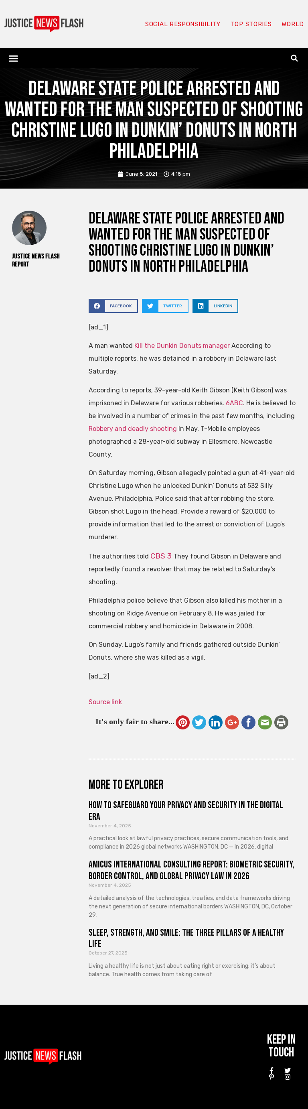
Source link (105, 702)
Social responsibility (183, 24)
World (293, 24)
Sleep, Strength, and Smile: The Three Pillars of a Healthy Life (186, 938)
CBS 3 (161, 556)
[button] (13, 58)
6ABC (234, 403)
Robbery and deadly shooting (133, 429)
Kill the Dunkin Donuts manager (182, 345)
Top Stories (251, 24)
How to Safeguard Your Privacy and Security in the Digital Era (186, 811)
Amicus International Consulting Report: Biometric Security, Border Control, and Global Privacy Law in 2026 (191, 870)
